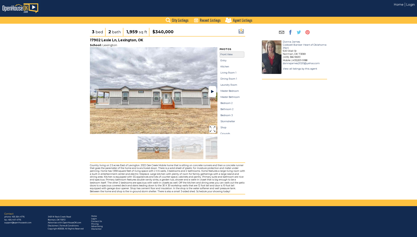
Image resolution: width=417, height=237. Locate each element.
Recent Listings (210, 20)
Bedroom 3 (226, 115)
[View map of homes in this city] (241, 32)
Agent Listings (242, 20)
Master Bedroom (229, 91)
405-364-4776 (18, 217)
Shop (223, 127)
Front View (226, 54)
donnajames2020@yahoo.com (301, 63)
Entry (223, 60)
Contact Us (96, 221)
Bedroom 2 (226, 103)
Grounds (225, 133)
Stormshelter (227, 121)
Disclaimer (96, 229)
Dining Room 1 (228, 78)
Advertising (97, 226)
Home (399, 5)
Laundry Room (228, 84)
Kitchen (224, 66)
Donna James (291, 41)
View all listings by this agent (300, 68)
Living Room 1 (228, 72)
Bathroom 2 (226, 109)
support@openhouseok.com (17, 223)
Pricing (95, 224)
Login (410, 5)
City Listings (180, 20)
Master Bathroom (230, 97)
